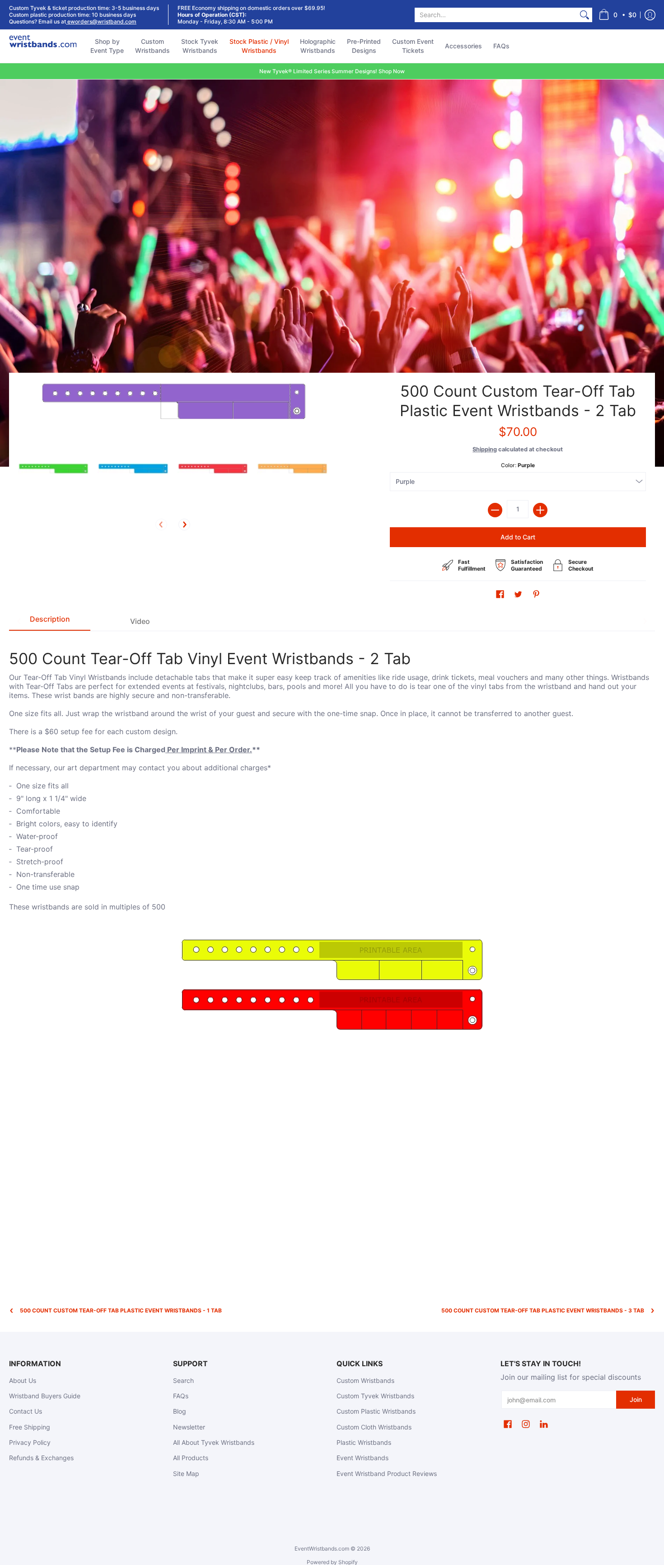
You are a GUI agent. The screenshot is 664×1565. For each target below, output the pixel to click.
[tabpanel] (332, 838)
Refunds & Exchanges (41, 1458)
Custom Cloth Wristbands (374, 1427)
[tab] (49, 621)
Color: (518, 465)
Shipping (484, 449)
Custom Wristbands (365, 1380)
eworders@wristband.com (101, 21)
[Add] (540, 510)
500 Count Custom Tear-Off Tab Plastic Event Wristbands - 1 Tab (121, 1310)
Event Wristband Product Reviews (387, 1473)
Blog (179, 1411)
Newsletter (189, 1427)
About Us (22, 1380)
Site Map (186, 1473)
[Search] (584, 15)
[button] (617, 14)
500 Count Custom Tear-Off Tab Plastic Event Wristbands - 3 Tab (542, 1310)
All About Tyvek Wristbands (213, 1442)
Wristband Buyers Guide (44, 1396)
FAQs (180, 1396)
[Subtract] (495, 510)
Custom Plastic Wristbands (376, 1411)
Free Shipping (29, 1427)
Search (183, 1380)
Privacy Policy (30, 1442)
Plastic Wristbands (364, 1442)
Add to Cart (517, 537)
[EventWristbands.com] (43, 46)
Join (636, 1399)
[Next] (184, 524)
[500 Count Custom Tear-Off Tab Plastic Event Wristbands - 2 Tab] (53, 469)
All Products (190, 1458)
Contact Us (25, 1411)
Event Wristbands (362, 1458)
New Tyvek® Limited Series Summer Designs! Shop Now (332, 71)
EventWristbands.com (322, 1548)
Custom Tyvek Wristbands (375, 1396)
